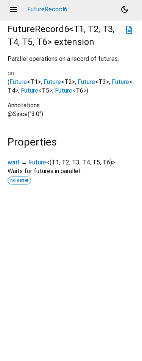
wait (14, 162)
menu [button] (13, 9)
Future (18, 81)
